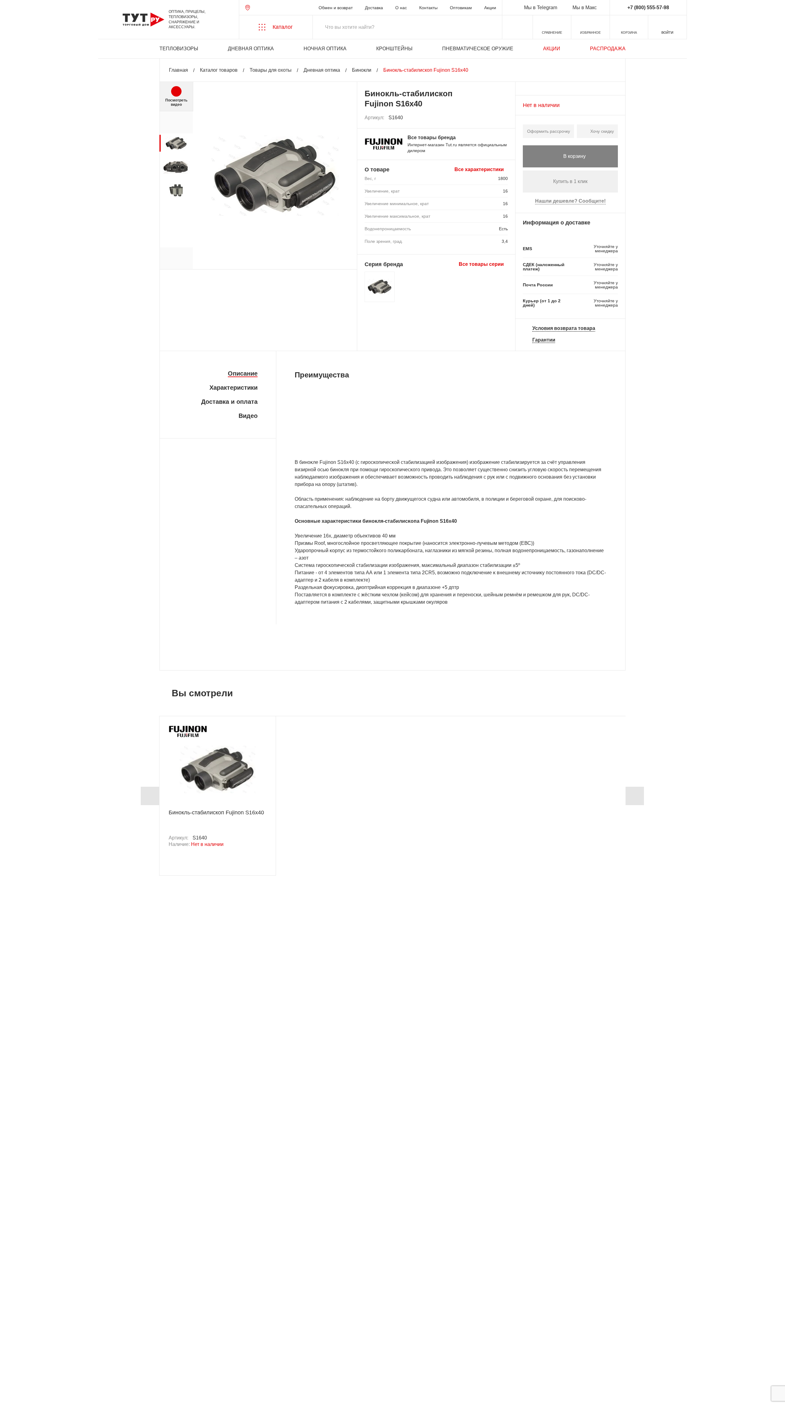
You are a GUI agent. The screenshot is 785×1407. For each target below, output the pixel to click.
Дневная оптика (251, 48)
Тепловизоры (178, 48)
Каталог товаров (219, 70)
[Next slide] (635, 796)
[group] (176, 143)
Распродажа (608, 48)
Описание (243, 373)
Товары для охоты (271, 70)
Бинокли (361, 70)
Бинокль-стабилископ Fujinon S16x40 (216, 812)
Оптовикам (461, 8)
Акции (490, 8)
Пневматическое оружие (477, 48)
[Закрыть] (117, 1373)
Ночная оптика (325, 48)
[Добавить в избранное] (503, 117)
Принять (92, 1396)
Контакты (428, 8)
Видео (248, 415)
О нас (401, 8)
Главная (178, 70)
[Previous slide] (150, 796)
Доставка (374, 8)
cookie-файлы (88, 1369)
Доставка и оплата (229, 401)
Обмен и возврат (336, 8)
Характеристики (233, 387)
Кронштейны (394, 48)
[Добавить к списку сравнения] (490, 117)
